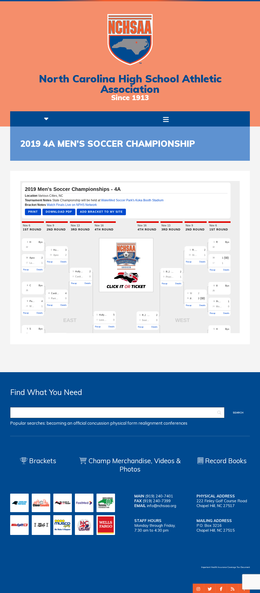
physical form (123, 423)
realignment (150, 423)
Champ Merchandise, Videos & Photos (134, 465)
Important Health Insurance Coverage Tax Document (225, 567)
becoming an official (66, 423)
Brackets (41, 461)
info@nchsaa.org (161, 505)
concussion (98, 423)
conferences (175, 423)
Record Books (225, 461)
